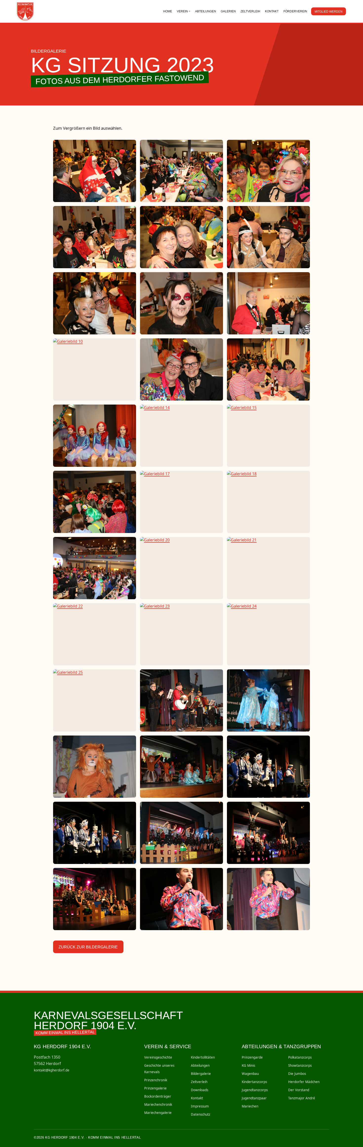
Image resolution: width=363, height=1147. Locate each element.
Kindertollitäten (203, 1057)
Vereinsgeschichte (158, 1057)
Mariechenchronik (158, 1104)
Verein (182, 11)
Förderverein (295, 11)
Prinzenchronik (155, 1080)
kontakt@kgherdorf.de (51, 1070)
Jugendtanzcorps (255, 1090)
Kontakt (272, 11)
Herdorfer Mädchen (304, 1082)
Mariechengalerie (158, 1112)
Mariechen (250, 1106)
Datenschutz (200, 1114)
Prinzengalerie (155, 1088)
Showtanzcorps (300, 1065)
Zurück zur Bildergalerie (88, 947)
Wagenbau (250, 1073)
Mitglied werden (329, 11)
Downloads (199, 1090)
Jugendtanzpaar (254, 1098)
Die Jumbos (297, 1073)
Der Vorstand (298, 1090)
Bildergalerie (201, 1073)
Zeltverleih (250, 11)
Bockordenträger (157, 1096)
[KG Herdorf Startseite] (26, 11)
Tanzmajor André (301, 1098)
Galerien (228, 11)
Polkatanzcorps (300, 1057)
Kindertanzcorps (254, 1082)
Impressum (200, 1106)
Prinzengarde (252, 1057)
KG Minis (248, 1065)
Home (167, 11)
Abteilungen (205, 11)
